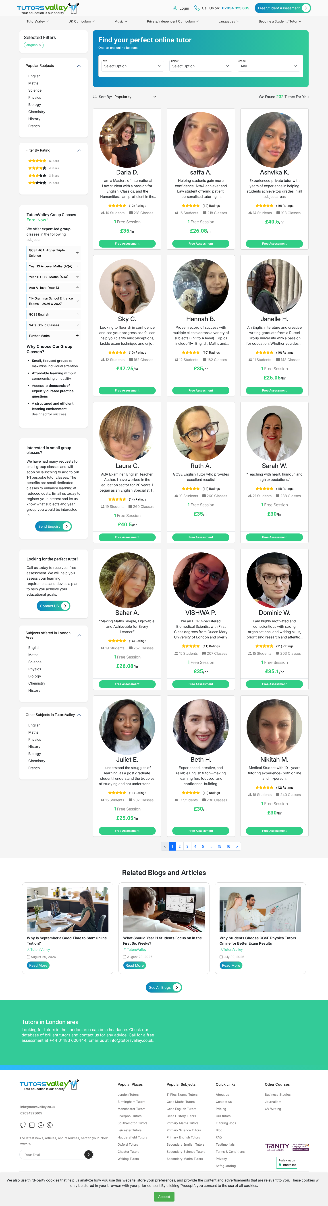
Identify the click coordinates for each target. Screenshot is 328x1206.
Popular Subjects (40, 65)
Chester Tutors (128, 1151)
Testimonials (225, 1144)
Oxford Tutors (128, 1144)
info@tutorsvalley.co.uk (131, 1040)
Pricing (221, 1109)
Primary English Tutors (183, 1137)
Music (119, 21)
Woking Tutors (128, 1159)
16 (228, 846)
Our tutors (223, 1116)
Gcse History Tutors (181, 1116)
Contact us (224, 1101)
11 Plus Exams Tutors (182, 1094)
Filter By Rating (38, 150)
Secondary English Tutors (186, 1144)
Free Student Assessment (279, 8)
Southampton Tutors (132, 1123)
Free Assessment (127, 243)
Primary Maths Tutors (183, 1123)
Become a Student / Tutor (278, 21)
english (32, 45)
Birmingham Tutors (131, 1101)
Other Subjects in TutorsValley (50, 714)
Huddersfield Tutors (132, 1137)
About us (222, 1094)
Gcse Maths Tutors (181, 1101)
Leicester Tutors (130, 1130)
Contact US (49, 606)
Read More (38, 965)
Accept (164, 1196)
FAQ (219, 1137)
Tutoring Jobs (226, 1123)
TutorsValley (40, 950)
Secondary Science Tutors (186, 1151)
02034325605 (31, 1113)
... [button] (211, 846)
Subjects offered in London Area (48, 635)
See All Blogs (160, 987)
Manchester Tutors (131, 1109)
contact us (89, 1035)
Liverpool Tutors (130, 1116)
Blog (219, 1130)
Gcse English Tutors (181, 1109)
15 (219, 846)
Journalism (273, 1101)
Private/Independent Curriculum (171, 21)
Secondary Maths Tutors (185, 1159)
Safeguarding (226, 1166)
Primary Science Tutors (184, 1130)
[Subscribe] (88, 1154)
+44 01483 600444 (67, 1040)
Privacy (221, 1159)
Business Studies (278, 1094)
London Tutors (128, 1094)
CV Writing (273, 1109)
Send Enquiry (49, 526)
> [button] (237, 846)
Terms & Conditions (230, 1151)
